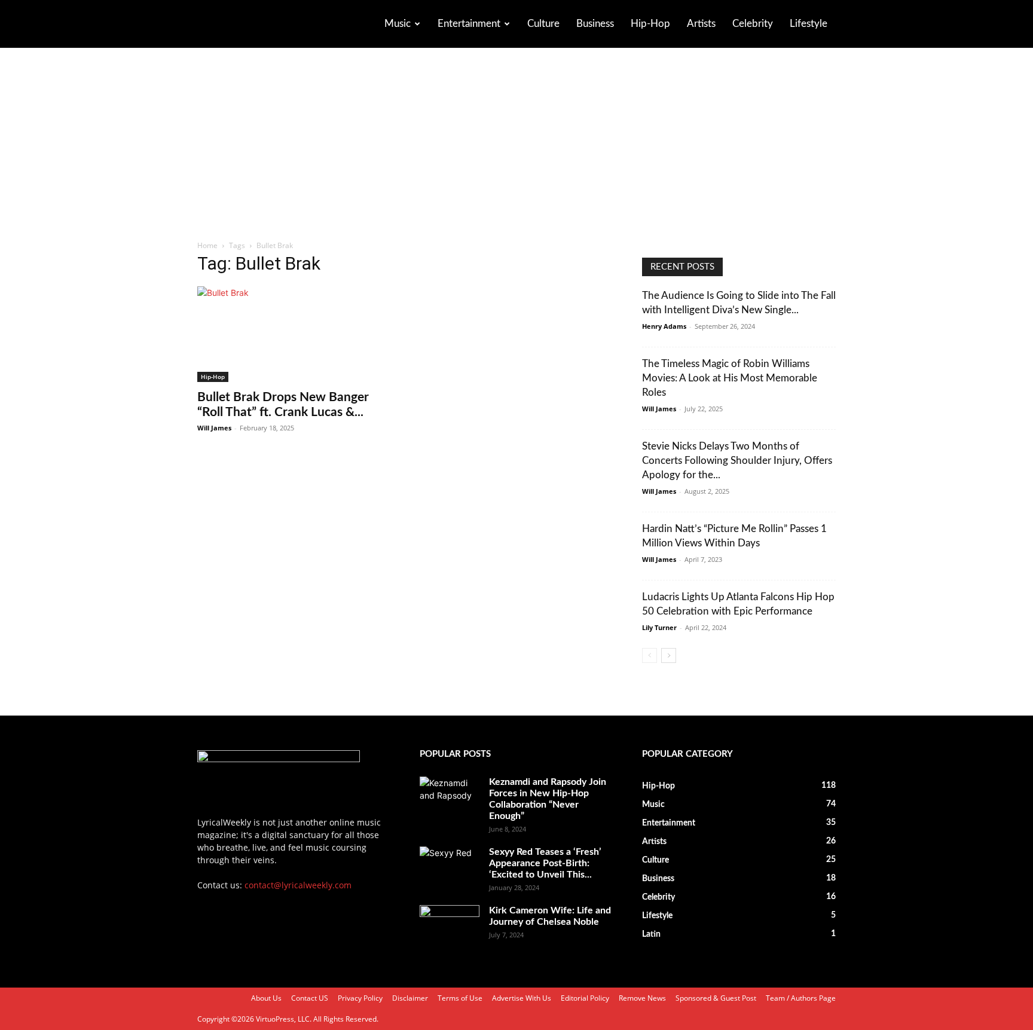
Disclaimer (410, 998)
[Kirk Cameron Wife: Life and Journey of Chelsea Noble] (449, 926)
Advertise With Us (521, 998)
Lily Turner (659, 627)
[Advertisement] (516, 150)
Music (397, 24)
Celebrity (752, 24)
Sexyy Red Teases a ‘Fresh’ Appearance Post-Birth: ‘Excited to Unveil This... (545, 863)
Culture (543, 24)
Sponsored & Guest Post (716, 998)
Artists (701, 24)
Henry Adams (664, 326)
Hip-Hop (650, 24)
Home (207, 245)
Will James (214, 427)
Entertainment (469, 24)
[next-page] (668, 655)
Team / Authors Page (801, 998)
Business (595, 24)
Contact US (309, 998)
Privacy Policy (360, 998)
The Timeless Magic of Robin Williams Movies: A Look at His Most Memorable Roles (729, 378)
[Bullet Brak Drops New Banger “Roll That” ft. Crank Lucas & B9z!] (294, 334)
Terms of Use (460, 998)
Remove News (642, 998)
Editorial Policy (585, 998)
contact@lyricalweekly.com (298, 885)
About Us (266, 998)
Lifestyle (808, 24)
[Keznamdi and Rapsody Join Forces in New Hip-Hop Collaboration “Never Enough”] (449, 797)
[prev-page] (649, 655)
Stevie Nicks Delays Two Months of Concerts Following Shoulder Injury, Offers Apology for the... (737, 460)
